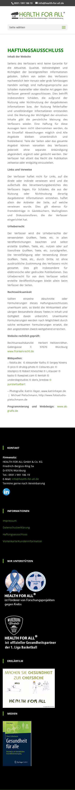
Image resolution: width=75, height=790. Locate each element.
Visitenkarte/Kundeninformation (22, 541)
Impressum (10, 520)
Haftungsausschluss (15, 534)
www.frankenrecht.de (20, 351)
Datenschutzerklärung (16, 527)
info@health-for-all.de (25, 479)
